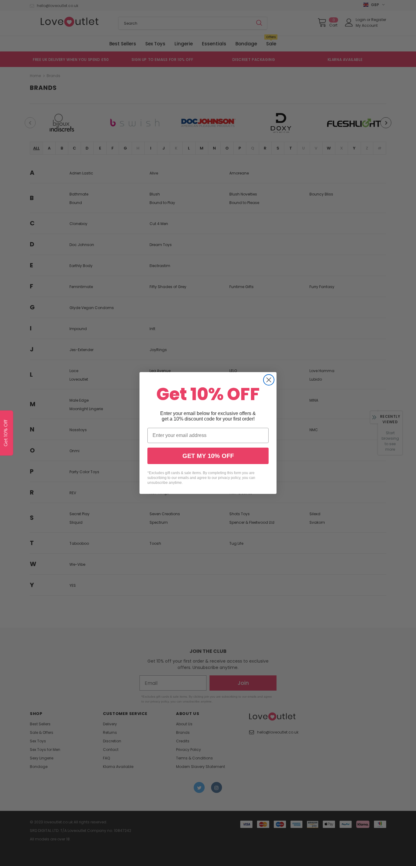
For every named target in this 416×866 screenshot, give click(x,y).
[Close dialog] (268, 380)
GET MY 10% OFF (208, 455)
